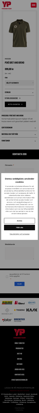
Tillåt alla (19, 227)
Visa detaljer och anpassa (19, 234)
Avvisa (19, 221)
